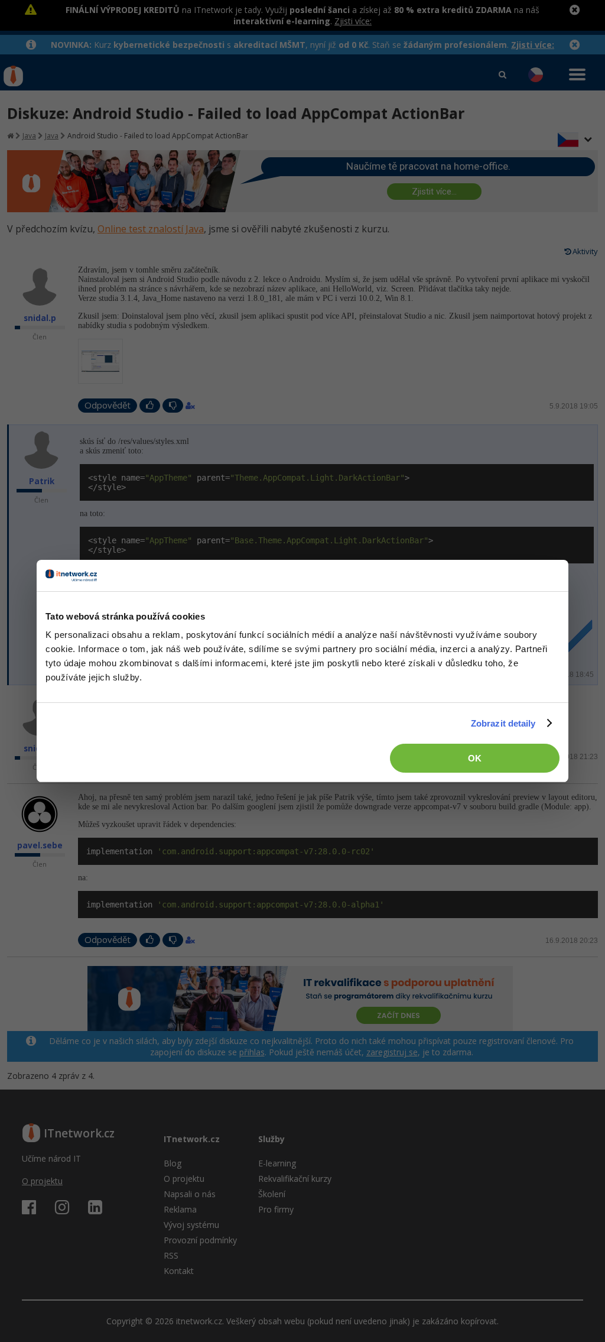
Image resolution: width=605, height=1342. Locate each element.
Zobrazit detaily (503, 723)
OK (475, 758)
